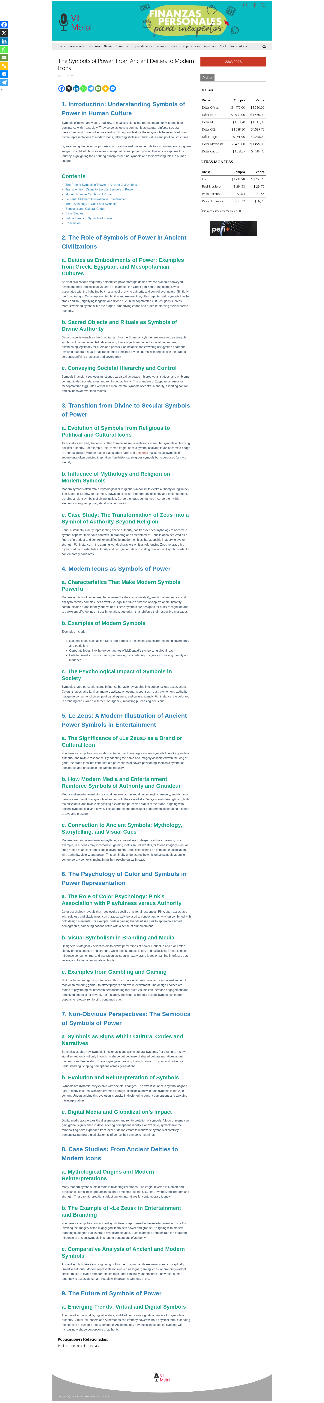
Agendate (210, 46)
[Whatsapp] (83, 88)
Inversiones (77, 46)
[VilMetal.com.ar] (75, 38)
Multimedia (237, 46)
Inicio (63, 46)
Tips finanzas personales (185, 46)
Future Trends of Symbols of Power (88, 218)
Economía (94, 46)
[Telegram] (91, 88)
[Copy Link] (105, 88)
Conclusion (73, 223)
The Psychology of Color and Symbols (90, 203)
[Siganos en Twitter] (263, 5)
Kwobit (106, 1396)
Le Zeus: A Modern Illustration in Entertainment (96, 199)
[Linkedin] (76, 88)
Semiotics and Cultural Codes (85, 208)
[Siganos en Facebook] (255, 5)
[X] (69, 88)
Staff (223, 46)
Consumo (122, 46)
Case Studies (74, 213)
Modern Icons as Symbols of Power (88, 194)
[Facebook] (61, 88)
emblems (142, 452)
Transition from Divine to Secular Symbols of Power (99, 189)
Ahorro (108, 46)
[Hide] (1, 89)
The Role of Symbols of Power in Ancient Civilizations (101, 184)
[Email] (98, 88)
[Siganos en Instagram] (246, 5)
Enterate (161, 46)
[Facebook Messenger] (113, 88)
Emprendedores (141, 46)
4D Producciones (85, 1396)
